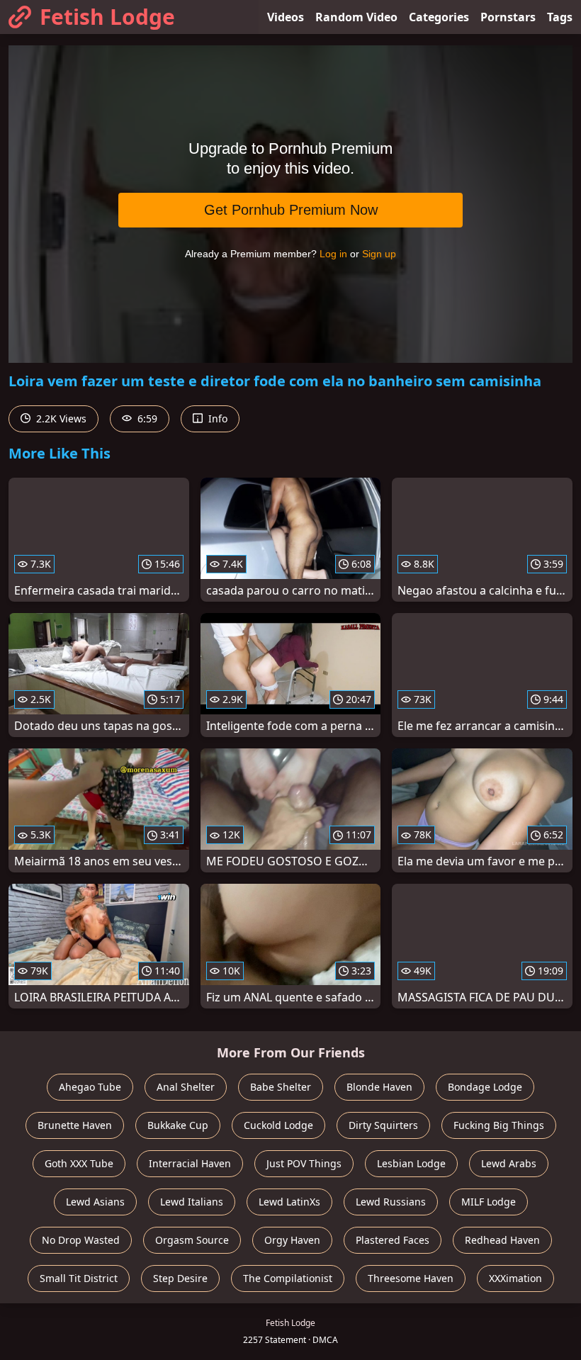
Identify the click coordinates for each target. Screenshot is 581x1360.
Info (216, 418)
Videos (285, 17)
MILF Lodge (488, 1201)
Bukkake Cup (177, 1125)
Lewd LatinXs (289, 1201)
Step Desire (180, 1278)
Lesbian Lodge (411, 1163)
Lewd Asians (95, 1201)
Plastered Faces (392, 1240)
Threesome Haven (410, 1278)
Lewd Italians (191, 1201)
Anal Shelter (186, 1087)
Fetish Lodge (107, 16)
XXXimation (515, 1278)
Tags (559, 17)
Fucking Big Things (498, 1125)
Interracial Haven (190, 1163)
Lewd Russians (391, 1201)
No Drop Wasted (81, 1240)
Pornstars (508, 17)
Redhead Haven (502, 1240)
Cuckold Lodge (278, 1125)
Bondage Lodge (485, 1087)
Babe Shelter (280, 1087)
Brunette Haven (75, 1125)
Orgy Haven (292, 1240)
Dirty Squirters (383, 1125)
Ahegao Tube (90, 1087)
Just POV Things (304, 1163)
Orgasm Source (192, 1240)
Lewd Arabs (508, 1163)
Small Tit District (79, 1278)
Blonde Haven (379, 1087)
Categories (439, 17)
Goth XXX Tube (79, 1163)
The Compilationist (287, 1278)
